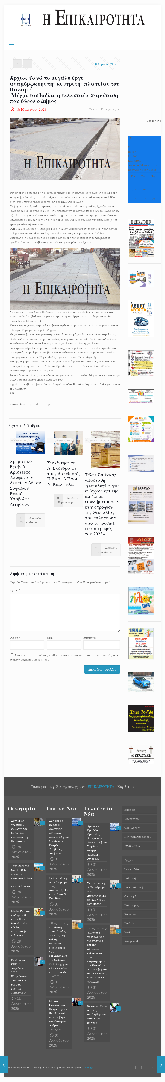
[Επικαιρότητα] (82, 21)
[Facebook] (135, 1067)
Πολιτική (130, 878)
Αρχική (128, 860)
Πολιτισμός (131, 905)
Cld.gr (89, 1067)
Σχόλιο (15, 590)
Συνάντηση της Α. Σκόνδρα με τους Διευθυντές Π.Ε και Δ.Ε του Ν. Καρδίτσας (63, 473)
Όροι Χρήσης (132, 828)
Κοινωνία (130, 914)
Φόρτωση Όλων (107, 64)
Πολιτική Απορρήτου (137, 837)
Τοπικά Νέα (131, 869)
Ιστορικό (129, 810)
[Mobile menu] (11, 44)
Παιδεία (129, 923)
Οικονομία (131, 896)
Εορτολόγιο (154, 120)
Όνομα (15, 637)
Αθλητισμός (131, 941)
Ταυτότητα (131, 819)
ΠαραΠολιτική (133, 887)
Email (51, 637)
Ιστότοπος (89, 637)
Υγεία (128, 932)
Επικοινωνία (132, 846)
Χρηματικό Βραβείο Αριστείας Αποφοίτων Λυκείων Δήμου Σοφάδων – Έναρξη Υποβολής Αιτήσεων (25, 482)
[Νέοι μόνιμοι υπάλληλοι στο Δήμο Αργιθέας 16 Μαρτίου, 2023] (161, 1064)
